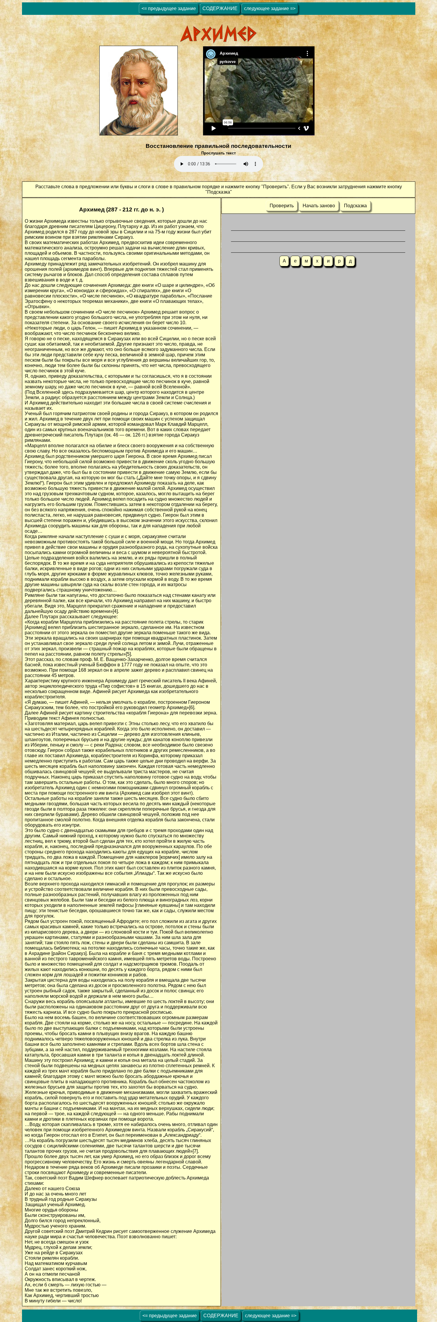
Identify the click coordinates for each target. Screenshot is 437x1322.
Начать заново (318, 205)
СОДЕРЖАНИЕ (220, 8)
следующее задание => (269, 8)
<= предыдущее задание (169, 8)
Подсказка (355, 205)
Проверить (281, 205)
